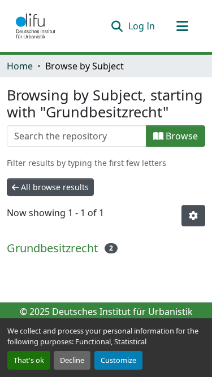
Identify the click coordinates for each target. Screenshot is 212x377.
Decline (72, 360)
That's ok (29, 360)
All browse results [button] (54, 187)
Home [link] (20, 66)
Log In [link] (141, 26)
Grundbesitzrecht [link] (52, 248)
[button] (35, 26)
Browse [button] (180, 136)
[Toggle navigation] (182, 26)
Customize (118, 360)
